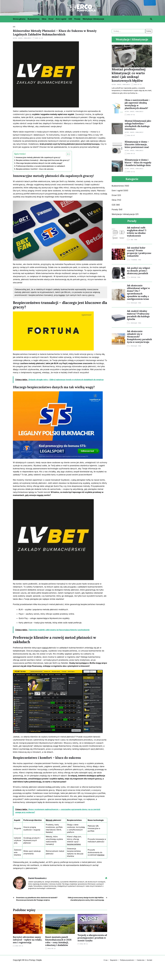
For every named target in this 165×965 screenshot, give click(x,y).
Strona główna (19, 19)
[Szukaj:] (128, 31)
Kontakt (149, 960)
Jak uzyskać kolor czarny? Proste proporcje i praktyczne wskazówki (139, 251)
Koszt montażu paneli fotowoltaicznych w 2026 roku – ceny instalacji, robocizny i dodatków (58, 941)
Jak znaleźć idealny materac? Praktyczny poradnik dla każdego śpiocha (138, 315)
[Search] (151, 19)
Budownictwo (34, 19)
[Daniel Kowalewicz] (19, 883)
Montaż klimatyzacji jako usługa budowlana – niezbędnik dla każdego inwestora (138, 124)
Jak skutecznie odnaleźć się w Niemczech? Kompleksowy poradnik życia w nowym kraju (139, 336)
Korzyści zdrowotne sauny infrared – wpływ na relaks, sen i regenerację (27, 940)
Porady (77, 19)
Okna (44, 19)
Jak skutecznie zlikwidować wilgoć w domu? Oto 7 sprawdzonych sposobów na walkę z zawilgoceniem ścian (138, 292)
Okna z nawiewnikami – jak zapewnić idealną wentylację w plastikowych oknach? (137, 104)
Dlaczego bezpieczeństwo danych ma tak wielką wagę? (39, 163)
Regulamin (113, 960)
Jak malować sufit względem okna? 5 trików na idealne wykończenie (136, 231)
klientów (100, 855)
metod (45, 648)
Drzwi (50, 19)
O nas (106, 960)
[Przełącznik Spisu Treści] (66, 154)
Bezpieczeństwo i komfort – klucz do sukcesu (35, 169)
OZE (70, 19)
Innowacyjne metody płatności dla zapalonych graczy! (38, 157)
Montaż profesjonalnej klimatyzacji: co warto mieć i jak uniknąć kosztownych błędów (128, 75)
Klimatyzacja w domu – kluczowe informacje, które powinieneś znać (137, 144)
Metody (49, 820)
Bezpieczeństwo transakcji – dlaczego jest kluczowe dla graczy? (42, 160)
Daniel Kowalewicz (25, 38)
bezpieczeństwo (74, 844)
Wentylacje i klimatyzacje (93, 19)
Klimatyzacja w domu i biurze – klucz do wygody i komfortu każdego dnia (138, 162)
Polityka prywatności (127, 960)
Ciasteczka (140, 960)
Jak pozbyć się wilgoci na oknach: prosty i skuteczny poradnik (138, 270)
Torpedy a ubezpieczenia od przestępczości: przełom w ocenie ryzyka (92, 938)
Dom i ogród (61, 19)
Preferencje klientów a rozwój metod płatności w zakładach (40, 166)
